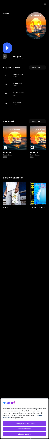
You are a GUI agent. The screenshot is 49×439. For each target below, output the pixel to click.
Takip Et (17, 56)
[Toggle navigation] (45, 3)
